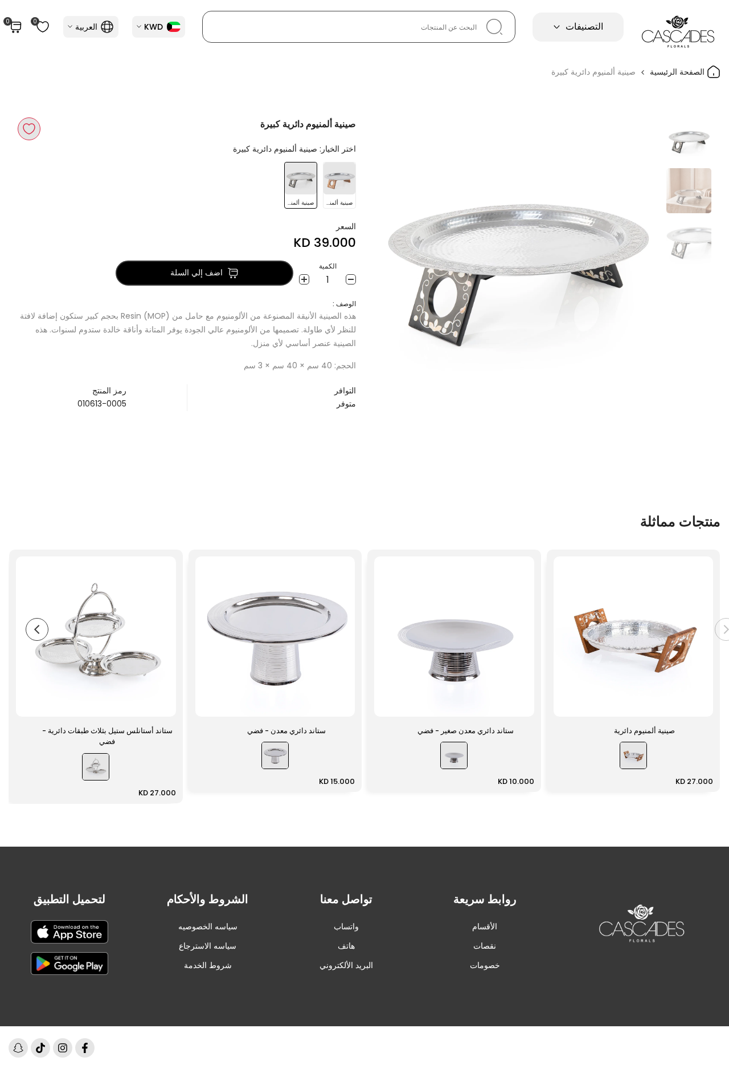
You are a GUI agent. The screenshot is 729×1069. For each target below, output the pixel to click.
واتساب (346, 926)
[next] (395, 261)
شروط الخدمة (208, 965)
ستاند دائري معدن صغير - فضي (465, 730)
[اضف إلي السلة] (569, 702)
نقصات (484, 946)
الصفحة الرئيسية (678, 72)
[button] (29, 128)
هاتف (346, 946)
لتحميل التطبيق (69, 899)
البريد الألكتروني (346, 965)
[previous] (637, 261)
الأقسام (484, 926)
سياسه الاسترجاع (207, 946)
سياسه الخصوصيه (207, 926)
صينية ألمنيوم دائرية (644, 730)
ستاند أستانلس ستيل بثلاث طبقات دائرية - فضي (107, 736)
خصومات (485, 965)
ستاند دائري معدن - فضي (286, 730)
